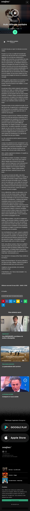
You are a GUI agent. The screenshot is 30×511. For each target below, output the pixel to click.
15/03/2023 (11, 28)
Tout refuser (15, 508)
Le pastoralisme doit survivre (11, 366)
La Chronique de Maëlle (7, 394)
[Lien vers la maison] (5, 2)
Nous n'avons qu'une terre (8, 364)
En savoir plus (15, 504)
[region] (15, 498)
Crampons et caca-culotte (10, 396)
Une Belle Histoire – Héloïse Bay (15, 480)
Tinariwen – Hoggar (13, 475)
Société (15, 21)
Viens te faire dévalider (15, 296)
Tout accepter (15, 500)
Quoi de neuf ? (5, 333)
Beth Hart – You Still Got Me (14, 469)
